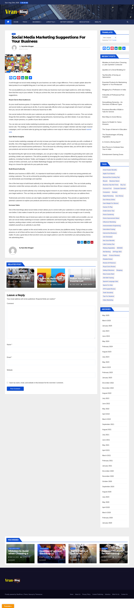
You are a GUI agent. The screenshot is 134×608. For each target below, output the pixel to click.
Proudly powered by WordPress (14, 594)
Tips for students (108, 296)
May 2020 (105, 502)
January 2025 (107, 326)
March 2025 (106, 320)
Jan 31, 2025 (76, 557)
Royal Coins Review (109, 266)
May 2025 (105, 315)
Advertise (107, 594)
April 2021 (106, 450)
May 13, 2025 (14, 557)
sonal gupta (57, 284)
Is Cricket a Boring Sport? (111, 142)
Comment (10, 303)
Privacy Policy (86, 594)
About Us (77, 594)
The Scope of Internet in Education (114, 129)
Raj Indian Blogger (27, 46)
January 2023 (107, 377)
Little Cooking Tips (108, 244)
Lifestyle (50, 22)
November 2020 (108, 476)
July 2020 (105, 497)
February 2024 (107, 346)
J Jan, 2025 (14, 281)
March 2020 (106, 512)
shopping (119, 270)
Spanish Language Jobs (110, 281)
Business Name (114, 181)
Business (37, 22)
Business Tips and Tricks (110, 184)
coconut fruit (107, 188)
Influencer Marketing (109, 222)
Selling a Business (108, 270)
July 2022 (105, 398)
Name (9, 344)
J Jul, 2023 (75, 284)
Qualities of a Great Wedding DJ (113, 70)
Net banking (107, 251)
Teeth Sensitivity (108, 292)
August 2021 (106, 429)
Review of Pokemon (109, 263)
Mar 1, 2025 (45, 557)
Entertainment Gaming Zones (112, 154)
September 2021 (108, 424)
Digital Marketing (108, 196)
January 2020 (107, 523)
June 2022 (106, 403)
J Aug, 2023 (45, 284)
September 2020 (108, 486)
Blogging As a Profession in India (19, 276)
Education (84, 22)
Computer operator (120, 188)
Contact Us (124, 594)
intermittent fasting (109, 229)
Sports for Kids (108, 285)
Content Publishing (97, 594)
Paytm (105, 255)
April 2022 (106, 414)
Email (9, 357)
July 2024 (105, 331)
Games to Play (107, 207)
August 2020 (106, 492)
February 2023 (107, 372)
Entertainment (67, 22)
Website (10, 370)
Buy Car (123, 184)
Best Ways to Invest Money (111, 117)
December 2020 (108, 471)
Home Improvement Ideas (111, 218)
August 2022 (106, 393)
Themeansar (38, 594)
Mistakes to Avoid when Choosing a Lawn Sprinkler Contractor (18, 555)
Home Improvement (14, 548)
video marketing (108, 300)
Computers (106, 192)
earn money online (109, 199)
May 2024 (105, 341)
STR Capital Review (109, 289)
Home (16, 22)
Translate (114, 40)
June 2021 (106, 440)
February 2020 (107, 518)
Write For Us (115, 594)
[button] (127, 22)
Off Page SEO (117, 251)
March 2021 (106, 455)
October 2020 (107, 481)
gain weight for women (110, 203)
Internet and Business (110, 233)
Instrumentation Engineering (112, 225)
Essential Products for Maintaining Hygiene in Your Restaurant (112, 555)
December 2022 (108, 383)
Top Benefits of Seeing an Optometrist (79, 553)
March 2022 (106, 419)
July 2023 (105, 357)
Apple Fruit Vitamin (109, 173)
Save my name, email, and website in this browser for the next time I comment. (36, 383)
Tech (25, 22)
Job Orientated (107, 237)
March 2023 (106, 367)
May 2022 (105, 409)
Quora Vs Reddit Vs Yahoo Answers (50, 279)
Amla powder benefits (110, 170)
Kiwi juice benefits (108, 240)
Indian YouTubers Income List (80, 279)
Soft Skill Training (108, 277)
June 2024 (106, 336)
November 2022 (108, 388)
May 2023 (105, 362)
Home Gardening (108, 214)
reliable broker (108, 259)
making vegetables (109, 248)
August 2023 (106, 352)
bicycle (105, 181)
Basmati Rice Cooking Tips (111, 177)
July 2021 (105, 435)
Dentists (114, 192)
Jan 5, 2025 (107, 557)
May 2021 (105, 445)
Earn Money (119, 196)
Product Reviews (114, 255)
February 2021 (107, 460)
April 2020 (106, 507)
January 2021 (107, 466)
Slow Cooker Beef (108, 274)
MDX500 (119, 248)
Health (98, 22)
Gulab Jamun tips (108, 211)
